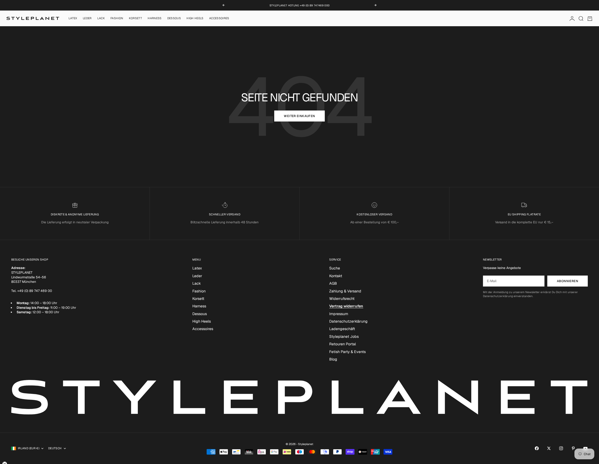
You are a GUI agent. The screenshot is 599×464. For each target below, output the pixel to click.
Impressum (338, 313)
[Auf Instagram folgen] (561, 448)
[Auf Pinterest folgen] (573, 448)
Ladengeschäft (342, 328)
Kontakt (335, 275)
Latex (73, 18)
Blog (333, 359)
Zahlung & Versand (345, 291)
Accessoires (219, 18)
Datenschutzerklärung (348, 321)
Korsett (135, 18)
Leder (87, 18)
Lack (101, 18)
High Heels (195, 18)
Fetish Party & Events (347, 351)
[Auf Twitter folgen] (549, 448)
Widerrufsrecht (341, 298)
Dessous (174, 18)
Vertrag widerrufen (346, 306)
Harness (155, 18)
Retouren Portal (342, 344)
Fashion (116, 18)
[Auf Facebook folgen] (536, 448)
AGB (333, 283)
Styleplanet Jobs (344, 336)
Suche (334, 268)
